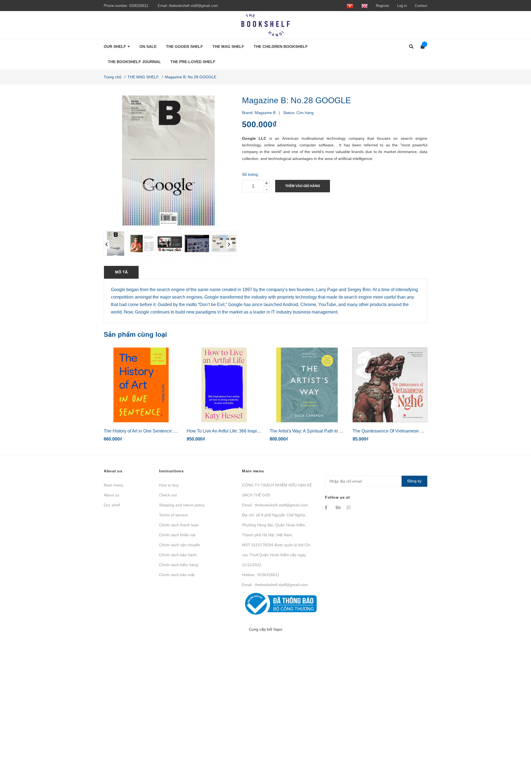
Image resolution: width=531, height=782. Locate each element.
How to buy (169, 485)
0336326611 (138, 6)
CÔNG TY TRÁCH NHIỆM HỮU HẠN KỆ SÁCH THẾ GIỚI (277, 490)
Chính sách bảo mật (176, 575)
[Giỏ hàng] (421, 46)
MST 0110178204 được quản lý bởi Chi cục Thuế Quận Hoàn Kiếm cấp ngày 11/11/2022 (276, 555)
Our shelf (112, 505)
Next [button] (229, 244)
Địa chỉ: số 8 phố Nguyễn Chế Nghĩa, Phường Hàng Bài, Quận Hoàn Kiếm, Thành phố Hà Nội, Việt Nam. (274, 525)
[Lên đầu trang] (516, 755)
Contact (421, 6)
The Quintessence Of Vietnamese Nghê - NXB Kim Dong (408, 431)
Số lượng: (250, 174)
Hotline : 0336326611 (260, 575)
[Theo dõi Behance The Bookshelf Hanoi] (338, 507)
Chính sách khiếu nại (177, 535)
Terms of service (173, 515)
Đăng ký (414, 481)
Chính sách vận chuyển (179, 545)
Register (382, 6)
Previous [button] (106, 244)
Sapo (277, 629)
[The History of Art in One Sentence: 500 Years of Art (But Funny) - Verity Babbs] (141, 385)
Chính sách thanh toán (179, 525)
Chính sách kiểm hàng (178, 565)
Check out (168, 495)
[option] (114, 243)
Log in (402, 6)
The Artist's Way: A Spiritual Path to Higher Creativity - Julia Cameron (337, 431)
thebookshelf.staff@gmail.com (193, 6)
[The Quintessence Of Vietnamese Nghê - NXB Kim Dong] (390, 385)
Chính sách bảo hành (178, 555)
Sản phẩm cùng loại (135, 334)
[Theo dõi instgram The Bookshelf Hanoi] (349, 507)
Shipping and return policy (182, 505)
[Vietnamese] (350, 6)
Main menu (113, 485)
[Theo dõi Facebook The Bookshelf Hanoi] (327, 507)
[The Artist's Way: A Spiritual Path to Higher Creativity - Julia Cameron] (307, 385)
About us (111, 495)
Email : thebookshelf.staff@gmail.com (275, 505)
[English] (364, 6)
